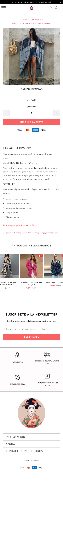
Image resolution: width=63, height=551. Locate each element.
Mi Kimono (34, 460)
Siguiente (36, 19)
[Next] (57, 56)
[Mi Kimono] (31, 9)
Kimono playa (52, 232)
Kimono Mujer (20, 232)
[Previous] (6, 56)
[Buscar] (52, 7)
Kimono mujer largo (36, 232)
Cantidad (31, 107)
